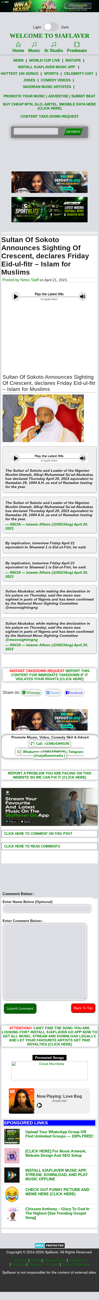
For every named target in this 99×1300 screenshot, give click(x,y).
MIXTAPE (73, 60)
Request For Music (44, 1264)
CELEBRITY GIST (78, 73)
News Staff (29, 280)
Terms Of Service (76, 1264)
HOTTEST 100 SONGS (19, 73)
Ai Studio (53, 50)
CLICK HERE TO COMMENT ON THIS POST (37, 834)
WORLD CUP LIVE (44, 60)
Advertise (18, 1264)
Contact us (77, 1260)
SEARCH (72, 132)
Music (34, 50)
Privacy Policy (55, 1260)
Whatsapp (32, 692)
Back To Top (83, 1008)
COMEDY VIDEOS (56, 80)
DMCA (36, 1260)
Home (18, 50)
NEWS (18, 60)
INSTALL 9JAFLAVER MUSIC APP (46, 67)
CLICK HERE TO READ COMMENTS (31, 846)
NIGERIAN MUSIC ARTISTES (47, 87)
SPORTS (51, 73)
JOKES (29, 80)
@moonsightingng (21, 640)
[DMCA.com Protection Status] (49, 1247)
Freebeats (77, 50)
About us (20, 1260)
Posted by (11, 280)
